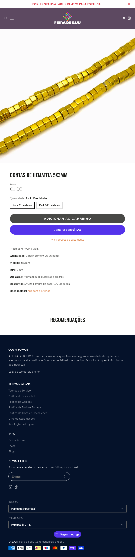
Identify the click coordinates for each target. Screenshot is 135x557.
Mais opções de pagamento (67, 239)
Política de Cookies (20, 401)
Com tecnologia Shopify (49, 541)
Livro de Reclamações (21, 418)
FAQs (11, 445)
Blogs (11, 451)
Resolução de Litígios (21, 424)
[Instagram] (10, 487)
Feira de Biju (26, 541)
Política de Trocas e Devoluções (27, 412)
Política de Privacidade (22, 396)
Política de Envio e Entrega (24, 407)
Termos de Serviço (19, 390)
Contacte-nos (16, 440)
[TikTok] (16, 487)
